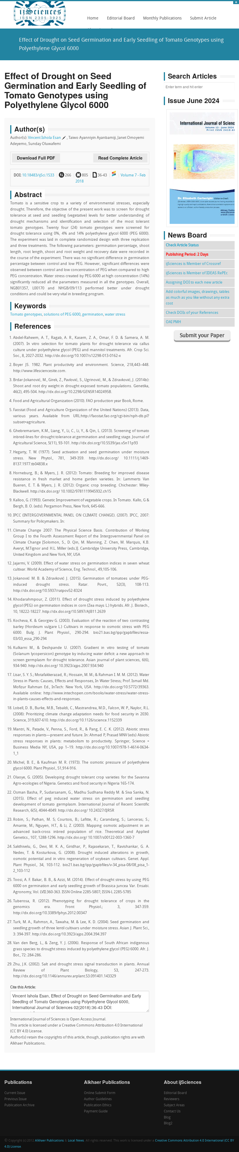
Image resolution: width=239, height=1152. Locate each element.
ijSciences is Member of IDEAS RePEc (197, 273)
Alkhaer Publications (49, 1140)
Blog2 (168, 1123)
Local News (76, 1140)
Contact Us (172, 1111)
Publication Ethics (97, 1105)
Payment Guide (96, 1111)
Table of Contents (202, 151)
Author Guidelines (98, 1099)
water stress (115, 314)
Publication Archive (19, 1105)
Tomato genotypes (26, 314)
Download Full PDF (36, 158)
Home (93, 18)
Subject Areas (174, 1105)
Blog (167, 1117)
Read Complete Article (120, 158)
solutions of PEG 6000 (62, 314)
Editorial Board (119, 20)
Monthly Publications (161, 20)
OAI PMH (173, 322)
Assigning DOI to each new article (194, 282)
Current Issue (14, 1093)
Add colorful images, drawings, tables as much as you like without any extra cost (197, 297)
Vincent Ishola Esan (44, 138)
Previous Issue (15, 1099)
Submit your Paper (202, 336)
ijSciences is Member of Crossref (193, 264)
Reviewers (171, 1099)
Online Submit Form (99, 1093)
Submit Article (202, 20)
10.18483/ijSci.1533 (38, 175)
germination (92, 314)
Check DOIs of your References (192, 313)
